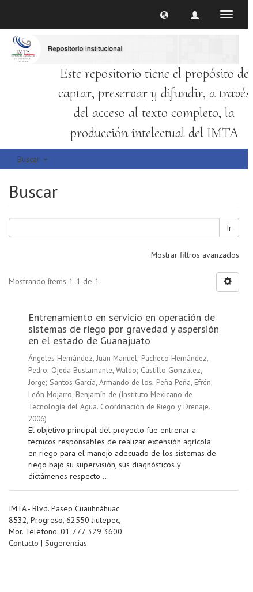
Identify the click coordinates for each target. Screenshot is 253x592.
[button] (164, 14)
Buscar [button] (29, 159)
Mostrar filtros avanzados (195, 255)
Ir (229, 228)
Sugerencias (66, 543)
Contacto (24, 543)
